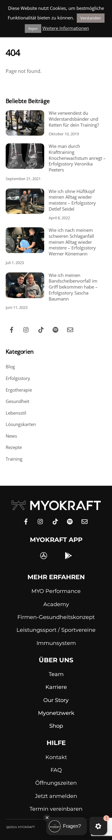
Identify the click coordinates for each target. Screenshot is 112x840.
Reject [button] (33, 28)
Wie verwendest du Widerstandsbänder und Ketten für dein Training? (74, 119)
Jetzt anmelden (56, 796)
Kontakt (56, 757)
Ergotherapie (19, 390)
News (11, 436)
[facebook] (12, 329)
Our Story (56, 700)
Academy (56, 604)
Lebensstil (16, 413)
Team (56, 674)
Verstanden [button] (90, 18)
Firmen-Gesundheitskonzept (56, 617)
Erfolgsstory (18, 378)
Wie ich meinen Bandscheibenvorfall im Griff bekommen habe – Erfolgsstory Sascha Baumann (73, 287)
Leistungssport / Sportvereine (56, 630)
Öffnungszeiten (56, 783)
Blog (10, 367)
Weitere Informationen (65, 28)
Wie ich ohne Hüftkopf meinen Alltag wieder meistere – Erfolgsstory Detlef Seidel (72, 200)
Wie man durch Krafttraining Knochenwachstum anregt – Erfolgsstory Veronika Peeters (77, 158)
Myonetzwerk (56, 713)
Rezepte (14, 447)
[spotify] (56, 329)
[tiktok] (41, 329)
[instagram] (26, 329)
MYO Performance (56, 591)
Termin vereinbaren (56, 809)
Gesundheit (17, 401)
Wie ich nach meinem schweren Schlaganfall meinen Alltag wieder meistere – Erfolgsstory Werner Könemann (72, 242)
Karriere (56, 687)
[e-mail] (70, 329)
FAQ (56, 770)
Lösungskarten (21, 424)
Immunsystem (56, 643)
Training (14, 459)
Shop (56, 726)
